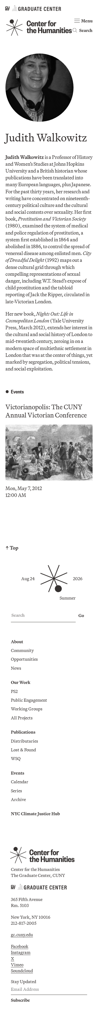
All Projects (22, 718)
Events (17, 773)
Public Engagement (29, 700)
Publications (23, 732)
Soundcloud (22, 970)
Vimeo (17, 964)
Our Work (20, 682)
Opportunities (24, 659)
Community (22, 650)
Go (81, 615)
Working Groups (26, 708)
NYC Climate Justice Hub (35, 813)
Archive (18, 799)
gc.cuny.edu (22, 934)
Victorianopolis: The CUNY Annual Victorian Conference (46, 411)
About (17, 641)
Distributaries (24, 741)
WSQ (16, 758)
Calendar (19, 781)
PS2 (14, 691)
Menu (87, 20)
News (16, 668)
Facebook (19, 946)
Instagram (20, 952)
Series (16, 790)
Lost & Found (23, 749)
